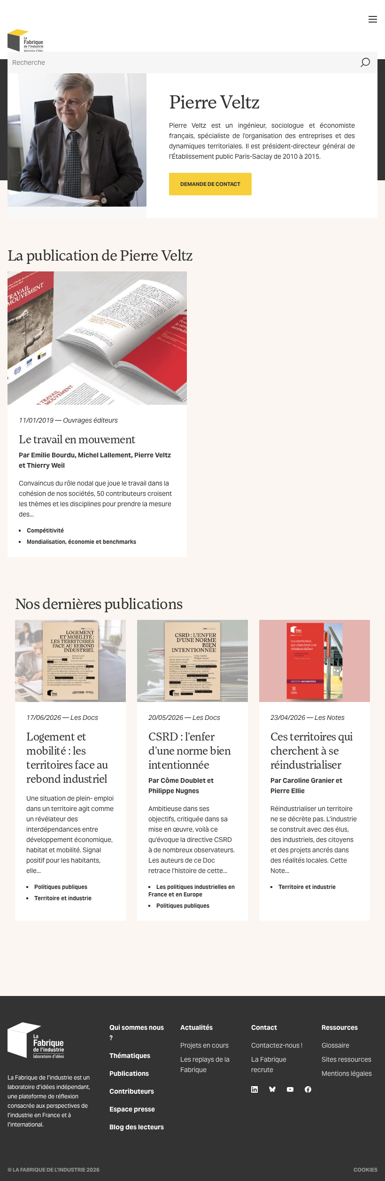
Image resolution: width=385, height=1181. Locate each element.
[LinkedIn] (254, 1089)
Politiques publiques (60, 886)
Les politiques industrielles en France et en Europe (191, 890)
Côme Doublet (183, 780)
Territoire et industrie (63, 898)
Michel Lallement (104, 455)
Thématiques (129, 1055)
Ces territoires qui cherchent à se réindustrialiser (311, 750)
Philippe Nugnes (173, 791)
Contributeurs (131, 1091)
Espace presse (132, 1109)
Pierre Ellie (287, 791)
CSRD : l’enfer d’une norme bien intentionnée (189, 750)
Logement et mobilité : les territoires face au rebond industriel (67, 757)
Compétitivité (45, 530)
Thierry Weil (46, 465)
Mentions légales (347, 1073)
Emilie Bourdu (53, 455)
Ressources (340, 1027)
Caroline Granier (308, 780)
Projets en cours (204, 1045)
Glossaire (335, 1045)
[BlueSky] (272, 1089)
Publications (129, 1073)
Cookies (365, 1169)
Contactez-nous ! (276, 1045)
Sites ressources (346, 1059)
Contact (264, 1027)
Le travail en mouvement (77, 439)
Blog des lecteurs (136, 1127)
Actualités (196, 1027)
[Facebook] (308, 1089)
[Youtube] (290, 1089)
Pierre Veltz (152, 455)
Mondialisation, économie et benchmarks (81, 541)
